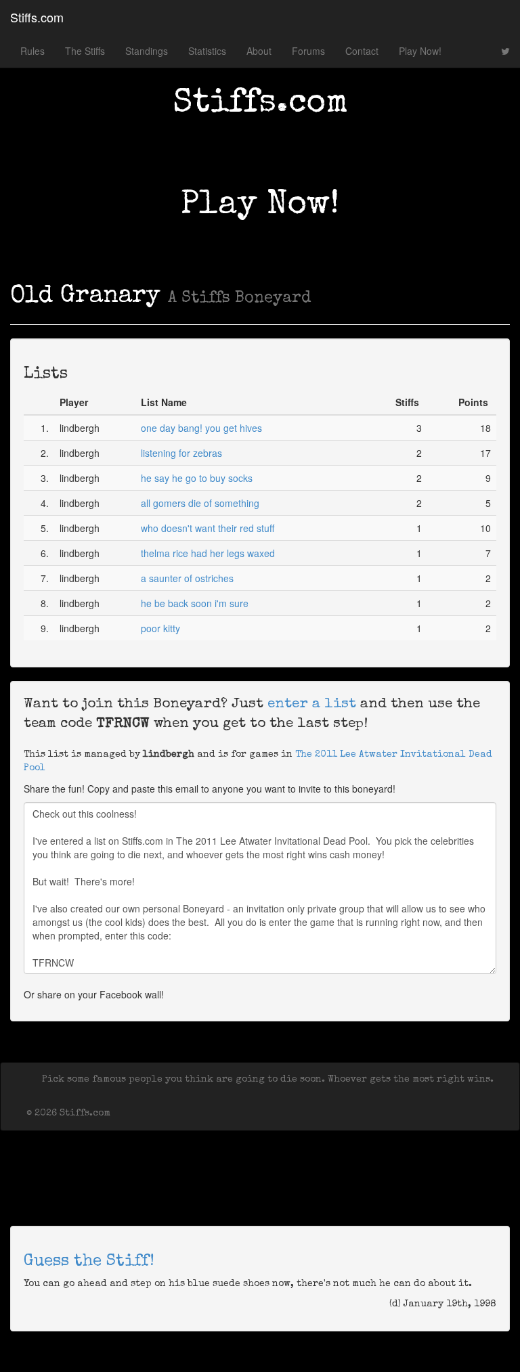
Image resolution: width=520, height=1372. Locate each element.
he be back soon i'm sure (194, 603)
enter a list (311, 704)
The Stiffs (85, 51)
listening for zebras (181, 453)
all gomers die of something (200, 503)
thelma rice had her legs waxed (208, 553)
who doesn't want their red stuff (207, 528)
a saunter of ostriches (187, 578)
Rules (32, 51)
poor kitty (160, 628)
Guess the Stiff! (89, 1262)
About (259, 51)
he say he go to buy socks (197, 478)
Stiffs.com (37, 17)
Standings (146, 51)
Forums (308, 51)
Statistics (207, 51)
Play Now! (420, 51)
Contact (361, 51)
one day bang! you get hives (201, 428)
